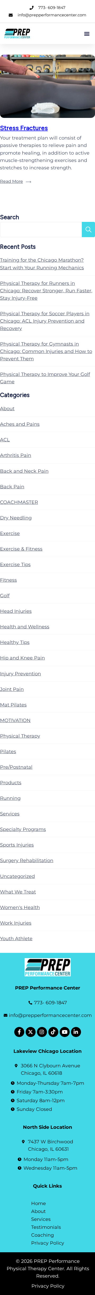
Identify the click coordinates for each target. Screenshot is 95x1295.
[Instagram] (42, 1032)
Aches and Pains (20, 424)
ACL (5, 440)
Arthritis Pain (15, 455)
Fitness (8, 580)
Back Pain (12, 487)
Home (38, 1203)
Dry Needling (16, 518)
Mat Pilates (13, 705)
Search (9, 217)
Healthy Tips (15, 642)
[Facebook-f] (19, 1032)
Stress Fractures (24, 128)
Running (10, 798)
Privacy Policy (47, 1243)
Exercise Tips (15, 564)
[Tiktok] (53, 1032)
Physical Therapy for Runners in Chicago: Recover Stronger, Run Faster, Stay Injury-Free (46, 290)
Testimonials (46, 1227)
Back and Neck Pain (24, 471)
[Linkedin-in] (76, 1032)
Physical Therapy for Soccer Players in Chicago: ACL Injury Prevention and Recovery (44, 321)
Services (10, 814)
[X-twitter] (31, 1032)
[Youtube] (65, 1032)
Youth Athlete (16, 939)
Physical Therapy (20, 736)
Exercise (10, 533)
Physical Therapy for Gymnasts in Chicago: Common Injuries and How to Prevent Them (46, 351)
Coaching (42, 1235)
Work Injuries (15, 923)
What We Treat (18, 892)
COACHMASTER (19, 502)
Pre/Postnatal (16, 767)
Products (10, 783)
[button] (86, 33)
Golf (5, 596)
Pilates (8, 751)
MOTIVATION (15, 720)
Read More (11, 181)
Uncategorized (17, 876)
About (7, 409)
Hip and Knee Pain (22, 658)
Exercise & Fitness (21, 549)
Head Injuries (16, 611)
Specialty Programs (23, 829)
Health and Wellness (24, 627)
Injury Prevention (20, 674)
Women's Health (20, 907)
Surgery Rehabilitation (26, 860)
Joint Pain (12, 689)
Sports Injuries (17, 845)
